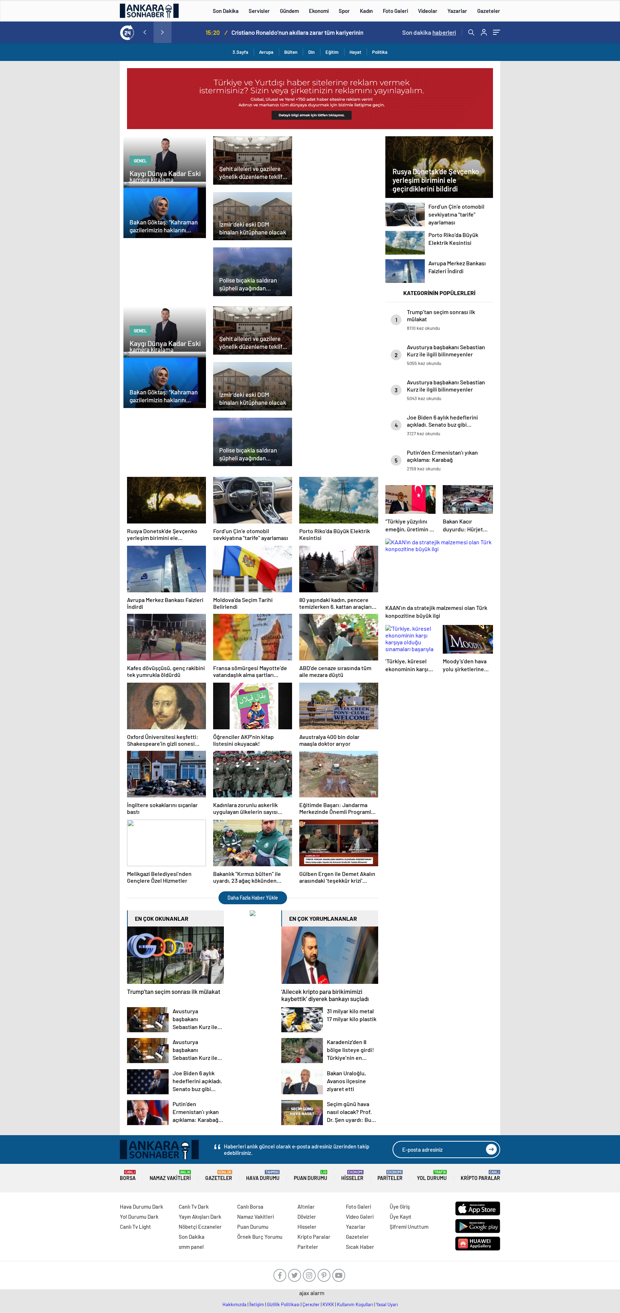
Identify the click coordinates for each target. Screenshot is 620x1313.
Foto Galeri (395, 11)
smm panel (191, 1246)
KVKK (328, 1304)
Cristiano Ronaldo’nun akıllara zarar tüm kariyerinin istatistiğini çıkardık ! (281, 32)
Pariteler (390, 1175)
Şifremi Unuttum (409, 1226)
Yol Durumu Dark (139, 1216)
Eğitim (332, 52)
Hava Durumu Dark (141, 1206)
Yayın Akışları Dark (200, 1216)
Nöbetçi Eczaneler (200, 1226)
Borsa (128, 1175)
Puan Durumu (310, 1175)
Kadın (366, 11)
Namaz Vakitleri (170, 1175)
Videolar (427, 11)
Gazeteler (488, 11)
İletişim (256, 1304)
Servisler (259, 11)
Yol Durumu (432, 1175)
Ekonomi (319, 11)
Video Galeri (360, 1216)
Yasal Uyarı (387, 1304)
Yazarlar (457, 11)
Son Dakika (226, 11)
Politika (380, 52)
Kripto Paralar (480, 1175)
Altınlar (306, 1206)
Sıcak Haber (360, 1246)
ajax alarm (311, 1292)
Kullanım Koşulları (355, 1304)
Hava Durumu (263, 1175)
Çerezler (311, 1304)
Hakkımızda (234, 1304)
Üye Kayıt (401, 1216)
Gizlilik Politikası (283, 1304)
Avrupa (266, 52)
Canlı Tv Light (135, 1226)
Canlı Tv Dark (194, 1206)
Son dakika (429, 32)
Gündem (289, 11)
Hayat (355, 52)
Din (311, 52)
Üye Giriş (400, 1206)
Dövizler (306, 1216)
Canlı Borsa (250, 1206)
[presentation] (145, 32)
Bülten (290, 52)
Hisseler (352, 1175)
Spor (344, 11)
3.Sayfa (240, 52)
